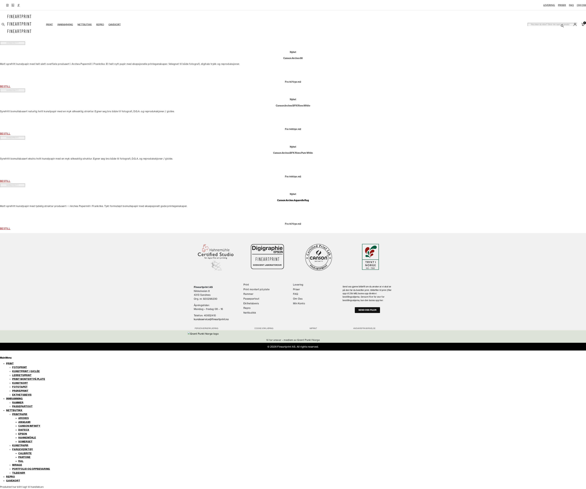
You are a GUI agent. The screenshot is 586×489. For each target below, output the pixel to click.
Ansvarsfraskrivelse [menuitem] (364, 328)
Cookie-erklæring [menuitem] (264, 328)
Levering (549, 5)
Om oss (581, 5)
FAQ (571, 5)
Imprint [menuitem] (313, 328)
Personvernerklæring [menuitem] (206, 328)
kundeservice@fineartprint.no (211, 319)
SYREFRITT (12, 43)
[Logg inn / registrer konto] (575, 24)
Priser (562, 5)
